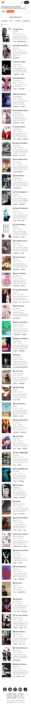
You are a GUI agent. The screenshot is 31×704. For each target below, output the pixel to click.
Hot (2, 24)
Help (15, 702)
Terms (8, 700)
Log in (26, 2)
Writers (21, 696)
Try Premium (21, 694)
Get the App (9, 696)
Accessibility (10, 702)
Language (15, 696)
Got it (3, 11)
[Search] (22, 2)
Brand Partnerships (12, 698)
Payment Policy (20, 700)
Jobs (19, 698)
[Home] (11, 2)
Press (22, 698)
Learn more (10, 11)
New (6, 24)
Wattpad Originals (11, 694)
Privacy (13, 700)
